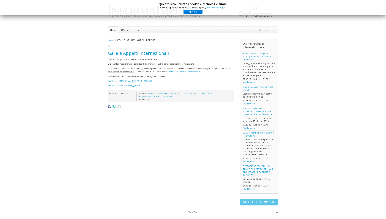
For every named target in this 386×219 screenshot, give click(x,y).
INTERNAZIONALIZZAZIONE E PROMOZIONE (155, 96)
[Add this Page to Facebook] (109, 106)
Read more (248, 82)
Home (113, 29)
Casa (210, 93)
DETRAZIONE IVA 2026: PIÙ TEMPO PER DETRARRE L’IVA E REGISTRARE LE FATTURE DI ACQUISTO (258, 171)
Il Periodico (126, 29)
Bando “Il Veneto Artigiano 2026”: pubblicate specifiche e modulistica (257, 56)
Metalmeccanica (154, 93)
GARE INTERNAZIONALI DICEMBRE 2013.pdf (130, 80)
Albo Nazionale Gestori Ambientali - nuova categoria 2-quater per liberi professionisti (258, 111)
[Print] (109, 46)
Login (138, 29)
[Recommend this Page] (119, 106)
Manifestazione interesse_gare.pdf (124, 85)
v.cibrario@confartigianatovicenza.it (184, 72)
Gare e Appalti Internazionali (138, 53)
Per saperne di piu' (216, 7)
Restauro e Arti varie (169, 93)
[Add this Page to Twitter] (114, 106)
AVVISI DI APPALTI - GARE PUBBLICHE (193, 93)
